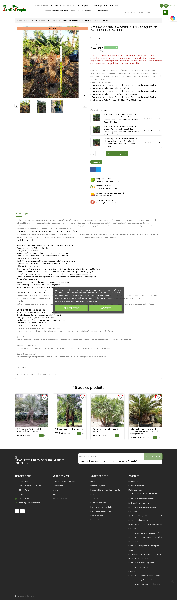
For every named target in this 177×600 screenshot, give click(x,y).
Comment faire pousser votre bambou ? (145, 584)
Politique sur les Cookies (100, 511)
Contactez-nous (97, 515)
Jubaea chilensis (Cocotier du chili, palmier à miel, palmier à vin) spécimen (144, 431)
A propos (94, 498)
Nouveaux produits (136, 485)
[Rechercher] (165, 12)
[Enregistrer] (37, 409)
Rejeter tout (71, 308)
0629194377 (24, 498)
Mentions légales (97, 485)
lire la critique (96, 37)
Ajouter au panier (31, 416)
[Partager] (93, 169)
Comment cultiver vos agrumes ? (141, 562)
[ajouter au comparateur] (25, 409)
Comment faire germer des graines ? (143, 533)
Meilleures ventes (136, 490)
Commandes (58, 485)
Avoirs (55, 490)
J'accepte (105, 308)
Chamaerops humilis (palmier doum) (106, 430)
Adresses (57, 494)
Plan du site (95, 519)
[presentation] (15, 415)
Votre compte (61, 476)
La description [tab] (23, 213)
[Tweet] (98, 169)
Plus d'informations (64, 301)
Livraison (94, 481)
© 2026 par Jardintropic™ (25, 596)
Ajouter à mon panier (117, 153)
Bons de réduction (60, 498)
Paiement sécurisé (98, 502)
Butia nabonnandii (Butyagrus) (69, 429)
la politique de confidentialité (125, 461)
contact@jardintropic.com (29, 502)
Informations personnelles (64, 481)
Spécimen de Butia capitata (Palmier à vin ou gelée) (29, 430)
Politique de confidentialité (101, 507)
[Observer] (31, 409)
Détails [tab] (37, 213)
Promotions (133, 481)
